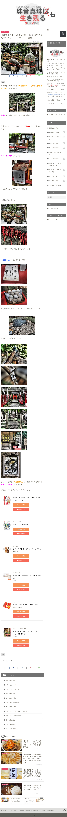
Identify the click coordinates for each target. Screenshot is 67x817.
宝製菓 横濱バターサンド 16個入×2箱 (25, 604)
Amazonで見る (21, 505)
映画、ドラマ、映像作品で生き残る (16, 711)
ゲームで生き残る (11, 698)
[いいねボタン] (3, 82)
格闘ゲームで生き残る (12, 702)
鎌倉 (13, 660)
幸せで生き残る (10, 720)
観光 (8, 660)
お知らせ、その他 (11, 685)
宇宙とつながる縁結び (20, 524)
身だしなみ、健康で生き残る (14, 715)
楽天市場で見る (21, 509)
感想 (4, 660)
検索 (48, 30)
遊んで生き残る (5, 31)
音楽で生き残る (10, 680)
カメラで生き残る (11, 707)
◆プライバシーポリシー (54, 219)
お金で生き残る (10, 693)
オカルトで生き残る (12, 728)
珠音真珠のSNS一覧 (53, 208)
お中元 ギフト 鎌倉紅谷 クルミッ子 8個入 (27, 549)
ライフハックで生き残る (13, 689)
